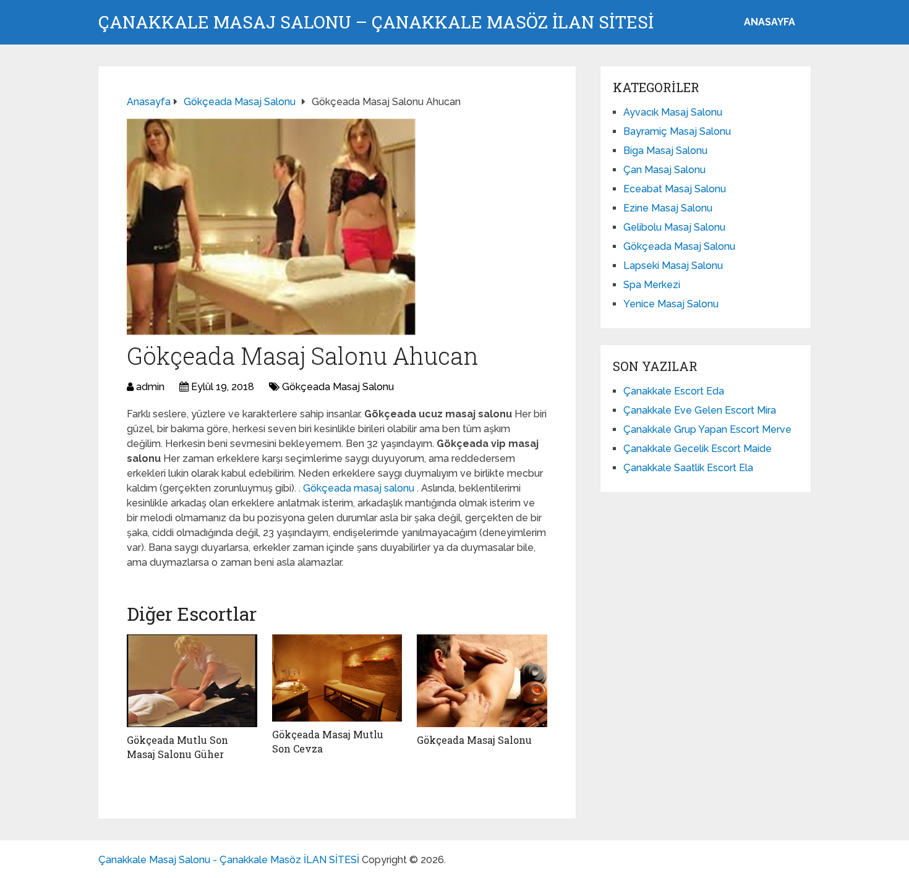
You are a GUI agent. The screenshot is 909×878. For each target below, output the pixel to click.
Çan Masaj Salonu (664, 170)
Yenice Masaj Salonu (671, 304)
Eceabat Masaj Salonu (674, 189)
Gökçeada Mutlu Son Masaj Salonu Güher (177, 746)
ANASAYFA (769, 22)
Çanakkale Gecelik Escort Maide (697, 448)
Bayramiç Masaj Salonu (677, 131)
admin (150, 387)
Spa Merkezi (651, 285)
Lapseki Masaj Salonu (673, 265)
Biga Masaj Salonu (665, 150)
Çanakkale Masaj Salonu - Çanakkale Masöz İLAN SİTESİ (228, 860)
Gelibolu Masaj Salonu (674, 227)
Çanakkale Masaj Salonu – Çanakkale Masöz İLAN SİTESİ (376, 22)
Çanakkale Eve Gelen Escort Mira (699, 410)
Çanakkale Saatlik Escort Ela (688, 468)
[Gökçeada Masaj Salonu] (482, 680)
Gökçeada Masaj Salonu (338, 387)
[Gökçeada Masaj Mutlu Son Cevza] (337, 678)
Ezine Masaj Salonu (667, 208)
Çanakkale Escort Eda (673, 391)
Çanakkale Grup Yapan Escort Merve (707, 429)
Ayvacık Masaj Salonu (672, 112)
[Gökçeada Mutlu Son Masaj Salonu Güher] (192, 680)
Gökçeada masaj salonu (360, 488)
